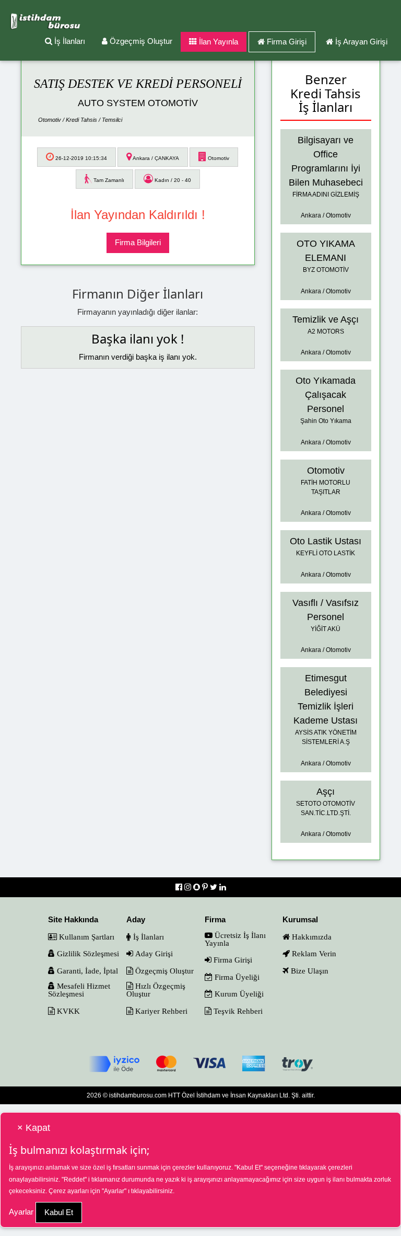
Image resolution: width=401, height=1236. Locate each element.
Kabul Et (58, 1212)
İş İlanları (68, 41)
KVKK (67, 1011)
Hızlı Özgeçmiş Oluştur (155, 990)
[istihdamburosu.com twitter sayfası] (214, 887)
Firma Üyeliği (236, 977)
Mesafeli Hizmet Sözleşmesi (79, 990)
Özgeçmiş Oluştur (140, 41)
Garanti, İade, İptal (86, 971)
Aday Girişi (153, 953)
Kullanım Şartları (85, 937)
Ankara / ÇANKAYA (155, 158)
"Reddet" (74, 1179)
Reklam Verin (313, 953)
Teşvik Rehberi (237, 1011)
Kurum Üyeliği (238, 994)
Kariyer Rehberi (160, 1011)
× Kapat (33, 1128)
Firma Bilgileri (138, 242)
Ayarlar (21, 1211)
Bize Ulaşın (308, 971)
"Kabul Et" (248, 1167)
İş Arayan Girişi (361, 41)
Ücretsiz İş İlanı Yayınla (235, 939)
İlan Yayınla (217, 41)
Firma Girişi (286, 41)
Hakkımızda (311, 937)
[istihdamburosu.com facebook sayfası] (179, 887)
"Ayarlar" (114, 1191)
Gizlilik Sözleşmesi (87, 953)
